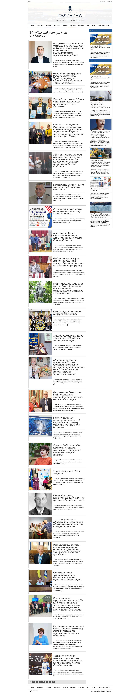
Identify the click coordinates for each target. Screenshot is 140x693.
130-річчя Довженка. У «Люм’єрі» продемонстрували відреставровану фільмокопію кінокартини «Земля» (68, 523)
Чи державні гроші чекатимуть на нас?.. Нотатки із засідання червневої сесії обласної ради (67, 576)
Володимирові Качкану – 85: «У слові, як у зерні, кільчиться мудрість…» (68, 187)
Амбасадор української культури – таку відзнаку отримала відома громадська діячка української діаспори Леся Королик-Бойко (68, 660)
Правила (109, 691)
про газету (102, 1)
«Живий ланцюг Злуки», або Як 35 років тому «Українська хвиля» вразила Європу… (68, 338)
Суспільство (40, 26)
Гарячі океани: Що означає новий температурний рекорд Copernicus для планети (101, 215)
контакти (109, 1)
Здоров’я (73, 26)
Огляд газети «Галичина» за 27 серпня (100, 189)
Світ (87, 26)
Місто (32, 26)
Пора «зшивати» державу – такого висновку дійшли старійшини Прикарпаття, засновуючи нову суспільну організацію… (67, 549)
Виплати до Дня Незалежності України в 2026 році (100, 47)
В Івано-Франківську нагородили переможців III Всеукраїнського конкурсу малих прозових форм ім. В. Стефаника (66, 422)
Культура (65, 26)
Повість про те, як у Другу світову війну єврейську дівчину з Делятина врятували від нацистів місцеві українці (68, 262)
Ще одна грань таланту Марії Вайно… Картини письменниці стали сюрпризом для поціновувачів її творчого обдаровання (68, 631)
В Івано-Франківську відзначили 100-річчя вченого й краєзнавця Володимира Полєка (69, 498)
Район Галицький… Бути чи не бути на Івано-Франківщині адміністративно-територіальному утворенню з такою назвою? (68, 288)
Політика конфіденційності (98, 691)
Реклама (73, 20)
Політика (48, 26)
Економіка (57, 26)
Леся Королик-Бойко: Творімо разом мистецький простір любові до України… (67, 211)
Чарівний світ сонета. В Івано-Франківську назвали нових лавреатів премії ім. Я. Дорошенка (68, 103)
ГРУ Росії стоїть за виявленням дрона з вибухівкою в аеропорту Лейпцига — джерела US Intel (100, 105)
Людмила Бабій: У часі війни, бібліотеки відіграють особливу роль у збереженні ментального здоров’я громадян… (67, 450)
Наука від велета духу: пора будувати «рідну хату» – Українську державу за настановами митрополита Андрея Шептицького (67, 78)
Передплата (81, 20)
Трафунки (81, 26)
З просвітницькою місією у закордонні (66, 472)
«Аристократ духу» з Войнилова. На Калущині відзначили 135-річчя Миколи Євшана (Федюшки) (67, 237)
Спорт (93, 26)
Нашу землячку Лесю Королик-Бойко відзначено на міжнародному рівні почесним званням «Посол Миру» (68, 396)
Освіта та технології (103, 26)
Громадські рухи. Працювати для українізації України (67, 312)
